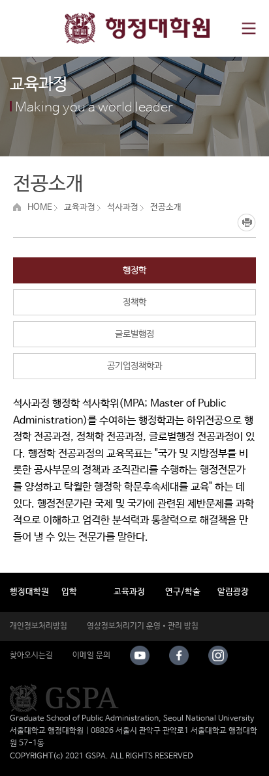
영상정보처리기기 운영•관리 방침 (142, 626)
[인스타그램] (218, 655)
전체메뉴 (248, 28)
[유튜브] (140, 655)
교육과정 (129, 592)
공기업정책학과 (134, 366)
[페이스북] (179, 655)
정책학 (134, 302)
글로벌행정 (134, 334)
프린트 (246, 222)
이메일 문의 (91, 655)
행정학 (134, 270)
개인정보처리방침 (38, 626)
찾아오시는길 (31, 655)
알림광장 (233, 592)
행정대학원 (29, 592)
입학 (69, 592)
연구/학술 (182, 592)
